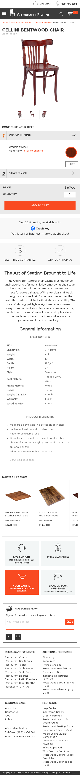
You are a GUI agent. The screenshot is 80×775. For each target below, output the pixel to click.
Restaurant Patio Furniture (21, 679)
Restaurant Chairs (19, 22)
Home (5, 22)
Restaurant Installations (56, 668)
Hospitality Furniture (17, 687)
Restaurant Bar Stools (18, 661)
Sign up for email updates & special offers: (30, 615)
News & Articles (51, 665)
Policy (8, 719)
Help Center (49, 708)
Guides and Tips (52, 672)
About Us (10, 708)
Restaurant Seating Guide (57, 726)
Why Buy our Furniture (56, 751)
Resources (48, 661)
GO (69, 621)
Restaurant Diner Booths (20, 683)
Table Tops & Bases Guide (57, 730)
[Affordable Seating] (29, 12)
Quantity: (10, 194)
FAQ (7, 716)
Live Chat (45, 4)
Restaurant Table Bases (19, 668)
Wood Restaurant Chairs (40, 22)
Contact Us (11, 712)
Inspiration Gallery (53, 712)
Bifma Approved (52, 748)
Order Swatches (52, 716)
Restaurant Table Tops (18, 672)
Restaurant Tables (16, 665)
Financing (48, 657)
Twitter (18, 637)
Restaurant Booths (16, 676)
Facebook (9, 637)
